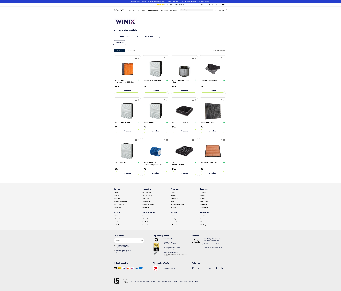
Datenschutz (166, 281)
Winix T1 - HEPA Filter (180, 122)
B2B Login (174, 281)
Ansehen (127, 91)
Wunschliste (146, 198)
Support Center (119, 204)
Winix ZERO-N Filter (122, 122)
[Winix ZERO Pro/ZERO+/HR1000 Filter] (138, 58)
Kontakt (217, 5)
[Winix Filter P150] (167, 100)
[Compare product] (136, 58)
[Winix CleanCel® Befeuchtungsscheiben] (167, 140)
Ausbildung (175, 198)
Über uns (210, 5)
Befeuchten (204, 201)
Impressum (152, 281)
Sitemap (195, 281)
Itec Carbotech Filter (209, 80)
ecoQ (173, 216)
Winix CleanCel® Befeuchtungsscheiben (153, 163)
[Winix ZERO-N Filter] (138, 100)
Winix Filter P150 (150, 122)
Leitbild (173, 195)
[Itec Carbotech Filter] (224, 58)
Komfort (145, 222)
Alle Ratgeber (204, 225)
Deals (203, 5)
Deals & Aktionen (148, 204)
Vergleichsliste (147, 195)
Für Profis (117, 225)
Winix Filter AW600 (208, 122)
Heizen (202, 195)
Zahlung (116, 195)
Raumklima (146, 216)
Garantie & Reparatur (121, 201)
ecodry (173, 219)
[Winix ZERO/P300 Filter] (167, 58)
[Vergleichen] (220, 10)
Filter (121, 50)
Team (173, 192)
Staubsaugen (204, 207)
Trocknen (203, 192)
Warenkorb (146, 201)
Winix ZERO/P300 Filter (152, 80)
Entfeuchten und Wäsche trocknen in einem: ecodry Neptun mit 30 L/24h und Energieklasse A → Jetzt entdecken (170, 1)
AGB (159, 281)
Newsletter (146, 207)
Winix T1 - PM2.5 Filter (209, 163)
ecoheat (174, 222)
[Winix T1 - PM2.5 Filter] (224, 140)
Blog (172, 201)
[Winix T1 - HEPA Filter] (195, 100)
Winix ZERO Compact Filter (180, 81)
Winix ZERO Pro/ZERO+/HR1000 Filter (124, 81)
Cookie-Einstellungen (185, 281)
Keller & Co (117, 219)
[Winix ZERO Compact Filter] (195, 58)
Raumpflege (146, 225)
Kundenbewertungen (178, 204)
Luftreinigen (204, 204)
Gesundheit (146, 219)
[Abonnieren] (142, 240)
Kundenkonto (147, 192)
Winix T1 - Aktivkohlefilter (178, 163)
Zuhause (116, 216)
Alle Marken (175, 225)
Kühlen (202, 198)
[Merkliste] (223, 10)
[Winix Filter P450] (138, 140)
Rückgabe (117, 198)
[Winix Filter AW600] (224, 100)
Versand (116, 192)
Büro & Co (117, 222)
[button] (173, 10)
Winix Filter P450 (121, 163)
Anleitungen (117, 207)
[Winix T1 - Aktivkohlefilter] (195, 140)
